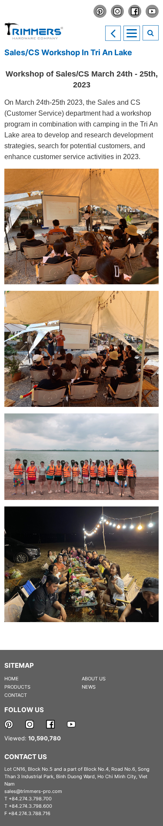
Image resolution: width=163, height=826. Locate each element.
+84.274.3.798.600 (30, 806)
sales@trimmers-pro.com (33, 791)
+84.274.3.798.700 (30, 799)
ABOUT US (94, 679)
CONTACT (15, 695)
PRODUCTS (17, 687)
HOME (11, 679)
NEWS (89, 687)
